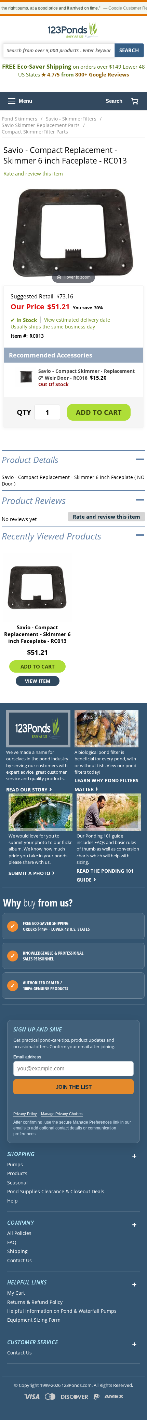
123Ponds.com (73, 29)
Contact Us (19, 1260)
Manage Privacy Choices (62, 1114)
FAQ (11, 1242)
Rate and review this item (33, 173)
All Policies (19, 1233)
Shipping (17, 1251)
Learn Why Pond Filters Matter (106, 784)
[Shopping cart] (134, 101)
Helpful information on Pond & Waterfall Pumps (62, 1311)
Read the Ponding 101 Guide (105, 875)
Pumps (15, 1165)
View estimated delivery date (77, 320)
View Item (37, 681)
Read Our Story (27, 789)
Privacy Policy (25, 1114)
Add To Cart (38, 666)
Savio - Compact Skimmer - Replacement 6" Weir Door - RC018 (86, 374)
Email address (27, 1057)
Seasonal (17, 1183)
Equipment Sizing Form (34, 1320)
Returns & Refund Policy (35, 1302)
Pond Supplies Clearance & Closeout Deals (55, 1192)
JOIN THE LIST (74, 1087)
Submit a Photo (29, 873)
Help (12, 1201)
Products (17, 1173)
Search (114, 101)
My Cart (16, 1293)
